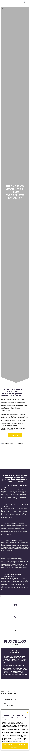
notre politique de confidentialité (18, 741)
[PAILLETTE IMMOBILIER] (26, 3)
